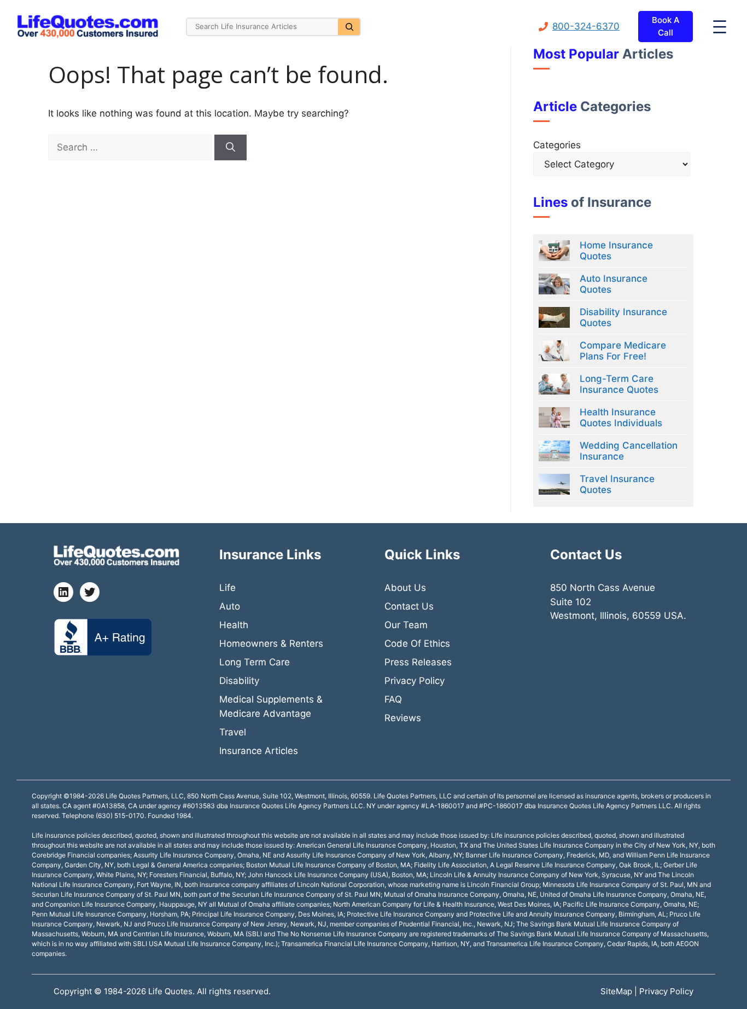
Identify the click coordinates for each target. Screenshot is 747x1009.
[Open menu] (720, 27)
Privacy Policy (414, 680)
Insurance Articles (258, 750)
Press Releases (418, 662)
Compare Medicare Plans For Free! (623, 351)
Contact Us (409, 606)
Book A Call (666, 26)
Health (233, 624)
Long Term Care (254, 662)
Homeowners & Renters (271, 643)
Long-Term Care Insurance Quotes (619, 384)
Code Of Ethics (417, 643)
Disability (239, 680)
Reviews (402, 717)
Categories (557, 145)
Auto (229, 606)
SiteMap (617, 991)
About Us (405, 587)
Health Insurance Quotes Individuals (621, 417)
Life (227, 587)
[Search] (349, 27)
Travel (232, 732)
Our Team (406, 624)
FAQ (393, 699)
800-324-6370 (586, 26)
